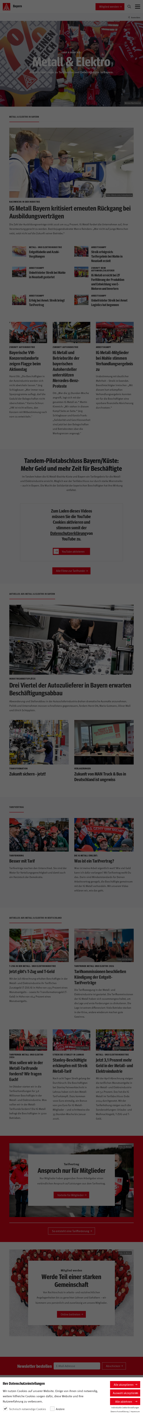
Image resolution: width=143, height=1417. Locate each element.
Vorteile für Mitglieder (70, 1195)
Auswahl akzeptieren (125, 1393)
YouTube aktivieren (73, 551)
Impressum (135, 1411)
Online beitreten (70, 1314)
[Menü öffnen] (137, 7)
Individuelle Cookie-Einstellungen (125, 1407)
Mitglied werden (109, 6)
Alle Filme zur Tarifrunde (70, 571)
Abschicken (113, 1366)
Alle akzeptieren (124, 1384)
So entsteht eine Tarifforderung (70, 1231)
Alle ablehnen (123, 1401)
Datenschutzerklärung (68, 533)
